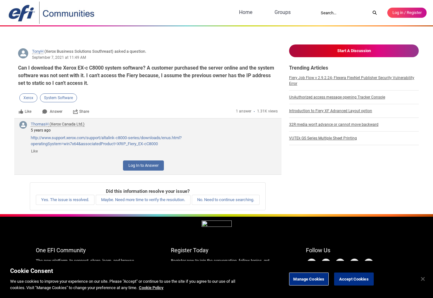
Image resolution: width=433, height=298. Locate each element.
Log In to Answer (143, 165)
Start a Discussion (354, 50)
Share (84, 111)
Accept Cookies (354, 278)
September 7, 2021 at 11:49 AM (59, 57)
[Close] (423, 279)
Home (245, 12)
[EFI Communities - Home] (52, 13)
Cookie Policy (151, 287)
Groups (283, 12)
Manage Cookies (308, 278)
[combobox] (343, 12)
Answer (56, 111)
